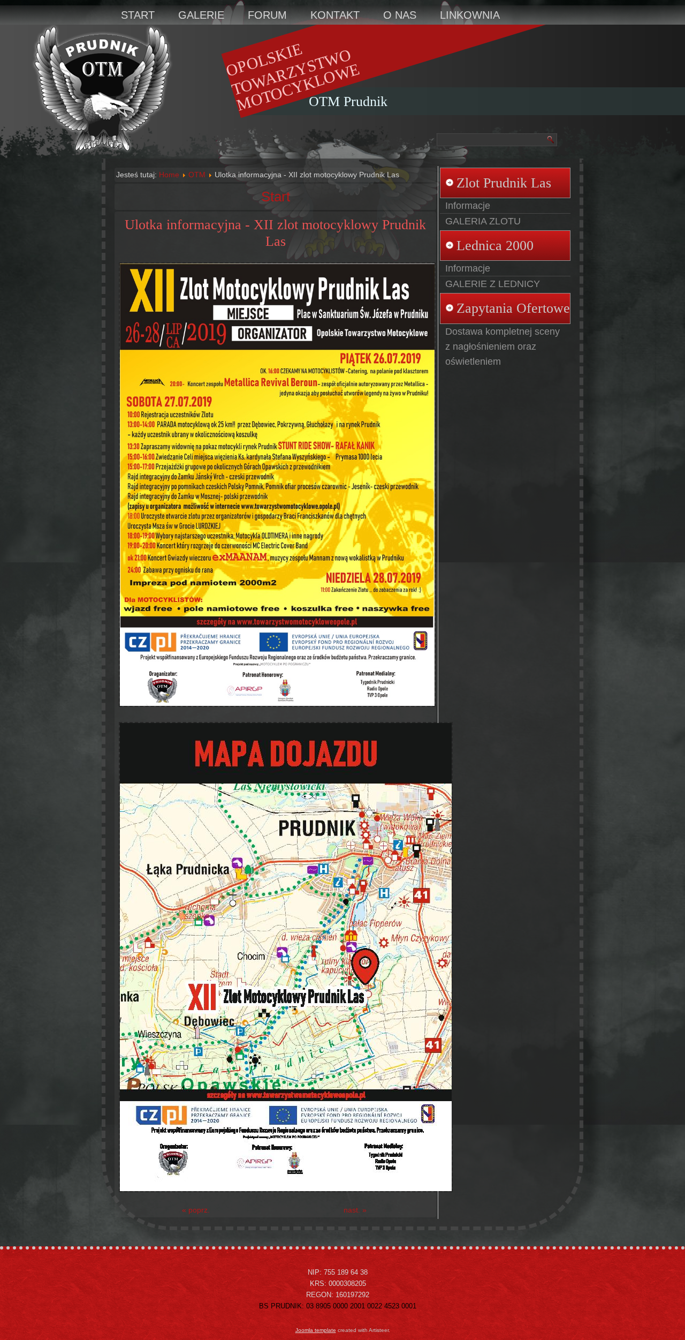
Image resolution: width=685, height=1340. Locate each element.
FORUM (267, 15)
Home (169, 174)
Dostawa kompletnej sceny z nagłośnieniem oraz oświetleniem (502, 346)
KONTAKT (335, 15)
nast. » (355, 1210)
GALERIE (201, 15)
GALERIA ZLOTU (483, 221)
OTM (197, 174)
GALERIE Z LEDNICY (492, 283)
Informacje (467, 205)
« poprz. (196, 1210)
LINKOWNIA (470, 15)
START (138, 15)
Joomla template (315, 1330)
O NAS (399, 15)
